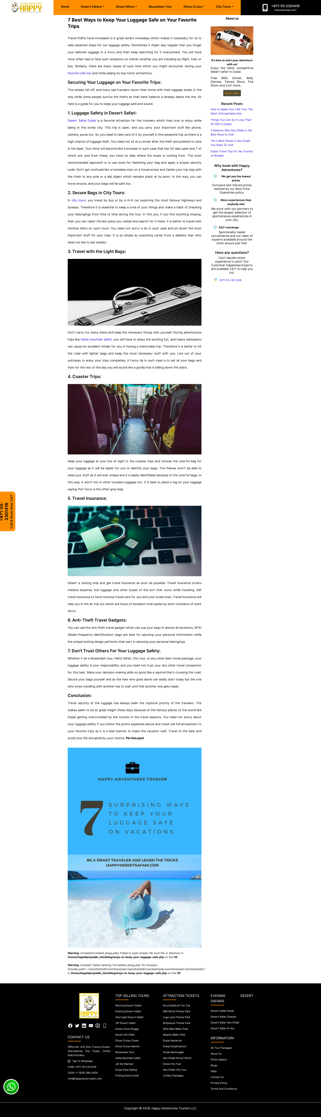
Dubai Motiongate (173, 1052)
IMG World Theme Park (176, 1011)
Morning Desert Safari (128, 1005)
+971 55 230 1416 (230, 280)
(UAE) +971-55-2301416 (82, 1066)
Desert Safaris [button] (91, 6)
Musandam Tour (160, 6)
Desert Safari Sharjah (223, 1016)
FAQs (214, 1071)
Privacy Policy (219, 1082)
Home (65, 6)
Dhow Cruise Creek (127, 1040)
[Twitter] (77, 1025)
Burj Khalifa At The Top (176, 1005)
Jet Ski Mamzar (124, 1063)
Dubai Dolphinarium (174, 1046)
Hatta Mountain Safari (128, 1058)
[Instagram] (97, 1025)
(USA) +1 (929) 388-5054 (83, 1072)
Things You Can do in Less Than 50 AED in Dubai (231, 122)
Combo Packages (173, 1075)
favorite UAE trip (79, 73)
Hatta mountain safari (96, 339)
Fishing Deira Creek (127, 1075)
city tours (79, 200)
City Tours (223, 6)
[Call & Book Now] (265, 7)
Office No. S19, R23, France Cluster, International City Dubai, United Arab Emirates (89, 1051)
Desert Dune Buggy (127, 1028)
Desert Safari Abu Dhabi (225, 1022)
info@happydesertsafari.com (85, 1078)
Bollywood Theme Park (176, 1023)
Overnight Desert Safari (129, 1017)
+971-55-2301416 (285, 7)
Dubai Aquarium (172, 1040)
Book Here (232, 93)
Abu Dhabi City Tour (175, 1069)
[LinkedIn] (84, 1025)
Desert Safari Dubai (82, 120)
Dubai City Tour (172, 1063)
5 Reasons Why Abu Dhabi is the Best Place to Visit (231, 132)
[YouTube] (90, 1025)
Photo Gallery (219, 1059)
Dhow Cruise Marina (127, 1046)
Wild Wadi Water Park (175, 1028)
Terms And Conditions (224, 1088)
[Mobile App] (104, 1025)
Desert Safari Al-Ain (222, 1028)
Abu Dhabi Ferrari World (177, 1058)
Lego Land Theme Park (176, 1017)
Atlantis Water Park (174, 1034)
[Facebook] (70, 1025)
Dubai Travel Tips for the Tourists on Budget (232, 153)
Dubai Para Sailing (126, 1069)
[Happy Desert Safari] (26, 7)
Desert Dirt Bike (125, 1034)
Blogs (214, 1065)
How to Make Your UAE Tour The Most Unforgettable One (232, 111)
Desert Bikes (125, 6)
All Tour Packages (221, 1047)
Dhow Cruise (193, 6)
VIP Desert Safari (125, 1023)
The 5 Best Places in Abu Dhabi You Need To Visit (230, 143)
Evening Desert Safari (128, 1011)
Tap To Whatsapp (82, 1061)
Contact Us (217, 1077)
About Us (216, 1053)
